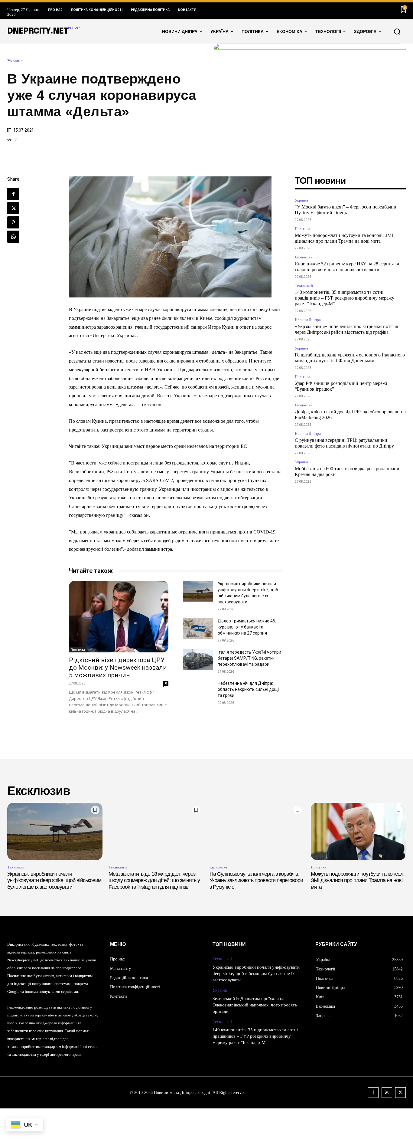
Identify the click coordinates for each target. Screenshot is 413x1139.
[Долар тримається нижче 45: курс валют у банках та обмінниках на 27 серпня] (198, 628)
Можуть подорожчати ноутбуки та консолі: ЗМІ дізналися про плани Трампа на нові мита (358, 880)
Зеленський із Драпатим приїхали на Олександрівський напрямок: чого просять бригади (255, 1005)
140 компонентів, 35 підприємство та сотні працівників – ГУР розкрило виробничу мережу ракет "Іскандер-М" (344, 298)
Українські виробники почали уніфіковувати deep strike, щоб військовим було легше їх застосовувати (54, 880)
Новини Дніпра (308, 319)
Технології (304, 285)
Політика (78, 650)
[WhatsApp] (13, 237)
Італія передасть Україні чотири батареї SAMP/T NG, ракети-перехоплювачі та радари (249, 658)
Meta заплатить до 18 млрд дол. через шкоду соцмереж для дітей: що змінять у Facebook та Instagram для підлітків (154, 880)
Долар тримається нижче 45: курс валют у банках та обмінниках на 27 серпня (247, 627)
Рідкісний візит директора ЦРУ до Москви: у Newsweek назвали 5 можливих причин (118, 667)
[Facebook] (13, 194)
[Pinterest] (13, 222)
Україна (15, 61)
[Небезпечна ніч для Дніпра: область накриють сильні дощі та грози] (198, 690)
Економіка (303, 257)
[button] (397, 31)
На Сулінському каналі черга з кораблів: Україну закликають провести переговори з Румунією (256, 880)
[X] (13, 208)
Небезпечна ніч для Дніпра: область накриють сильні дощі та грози (248, 689)
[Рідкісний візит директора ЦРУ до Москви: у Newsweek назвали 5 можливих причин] (118, 616)
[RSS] (387, 1092)
